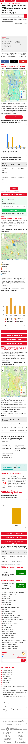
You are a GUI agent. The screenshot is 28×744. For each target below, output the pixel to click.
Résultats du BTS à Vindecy (9, 648)
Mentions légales (10, 724)
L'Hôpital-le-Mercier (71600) (9, 600)
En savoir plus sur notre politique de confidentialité (12, 213)
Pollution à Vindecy (7, 613)
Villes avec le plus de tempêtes (14, 533)
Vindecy (4, 609)
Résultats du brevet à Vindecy (10, 646)
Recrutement (21, 721)
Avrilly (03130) (6, 596)
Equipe (12, 720)
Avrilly (20, 19)
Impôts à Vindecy (7, 625)
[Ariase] (7, 742)
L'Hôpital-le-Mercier (7, 21)
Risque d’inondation (8, 41)
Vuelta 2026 (5, 684)
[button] (3, 72)
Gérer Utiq (24, 723)
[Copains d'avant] (7, 739)
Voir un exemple (21, 657)
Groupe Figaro (18, 724)
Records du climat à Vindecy (14, 331)
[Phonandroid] (20, 742)
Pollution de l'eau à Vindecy (14, 339)
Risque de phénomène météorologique (19, 43)
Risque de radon (7, 49)
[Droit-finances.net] (20, 736)
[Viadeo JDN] (20, 739)
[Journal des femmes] (7, 733)
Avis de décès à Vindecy (8, 611)
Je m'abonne (13, 210)
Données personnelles (6, 723)
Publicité (25, 720)
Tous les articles (11, 721)
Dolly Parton (5, 682)
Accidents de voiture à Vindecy (10, 617)
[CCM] (20, 733)
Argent (5, 3)
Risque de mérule (19, 46)
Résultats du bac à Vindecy (9, 644)
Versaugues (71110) (7, 602)
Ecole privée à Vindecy (8, 629)
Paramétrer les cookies (16, 723)
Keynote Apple (6, 676)
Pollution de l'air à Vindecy (14, 335)
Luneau (25, 19)
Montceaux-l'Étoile (12, 19)
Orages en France (7, 672)
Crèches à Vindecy (7, 627)
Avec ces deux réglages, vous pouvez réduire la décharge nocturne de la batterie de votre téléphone (14, 710)
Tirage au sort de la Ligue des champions (13, 686)
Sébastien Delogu (7, 678)
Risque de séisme (7, 43)
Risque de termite (19, 48)
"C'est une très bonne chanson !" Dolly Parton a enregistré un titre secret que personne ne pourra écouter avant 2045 (14, 692)
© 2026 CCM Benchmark (14, 726)
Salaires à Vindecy (7, 621)
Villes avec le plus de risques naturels (14, 194)
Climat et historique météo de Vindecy (12, 619)
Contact (5, 721)
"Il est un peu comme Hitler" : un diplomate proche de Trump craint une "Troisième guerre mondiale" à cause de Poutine (14, 698)
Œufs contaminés (7, 674)
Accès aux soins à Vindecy (9, 633)
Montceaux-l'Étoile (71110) (9, 594)
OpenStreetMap (18, 100)
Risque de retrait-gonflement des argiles (7, 47)
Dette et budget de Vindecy (9, 623)
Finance (5, 657)
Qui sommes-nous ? (5, 720)
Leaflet (7, 100)
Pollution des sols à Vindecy (14, 343)
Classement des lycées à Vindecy (11, 615)
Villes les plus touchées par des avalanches (14, 542)
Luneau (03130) (6, 598)
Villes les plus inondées (14, 117)
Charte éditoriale (18, 720)
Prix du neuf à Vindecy (8, 635)
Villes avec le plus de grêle (14, 537)
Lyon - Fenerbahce (7, 680)
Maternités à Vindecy (8, 631)
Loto (3, 688)
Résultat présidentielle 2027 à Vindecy (12, 642)
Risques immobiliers (14, 3)
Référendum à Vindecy (8, 637)
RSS (17, 721)
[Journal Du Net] (7, 736)
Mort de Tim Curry (7, 670)
